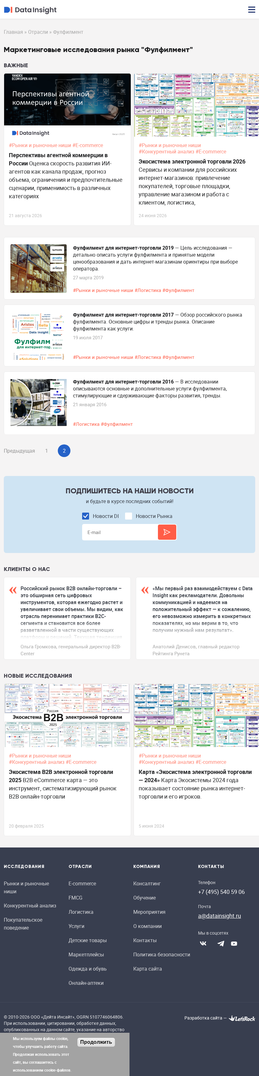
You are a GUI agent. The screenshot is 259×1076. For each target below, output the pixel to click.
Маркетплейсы (86, 954)
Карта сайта (147, 968)
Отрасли (38, 31)
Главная (13, 31)
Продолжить (96, 1042)
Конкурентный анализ (30, 905)
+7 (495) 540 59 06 (221, 891)
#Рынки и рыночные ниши (40, 145)
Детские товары (88, 940)
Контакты (145, 940)
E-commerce (82, 883)
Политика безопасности (161, 954)
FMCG (75, 897)
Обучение (144, 897)
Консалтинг (147, 883)
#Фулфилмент (179, 290)
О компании (147, 926)
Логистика (81, 911)
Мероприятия (149, 911)
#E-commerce (88, 145)
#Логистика (148, 290)
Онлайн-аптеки (86, 982)
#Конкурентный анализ (167, 151)
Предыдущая (19, 450)
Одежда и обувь (88, 968)
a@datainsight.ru (219, 915)
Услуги (76, 926)
